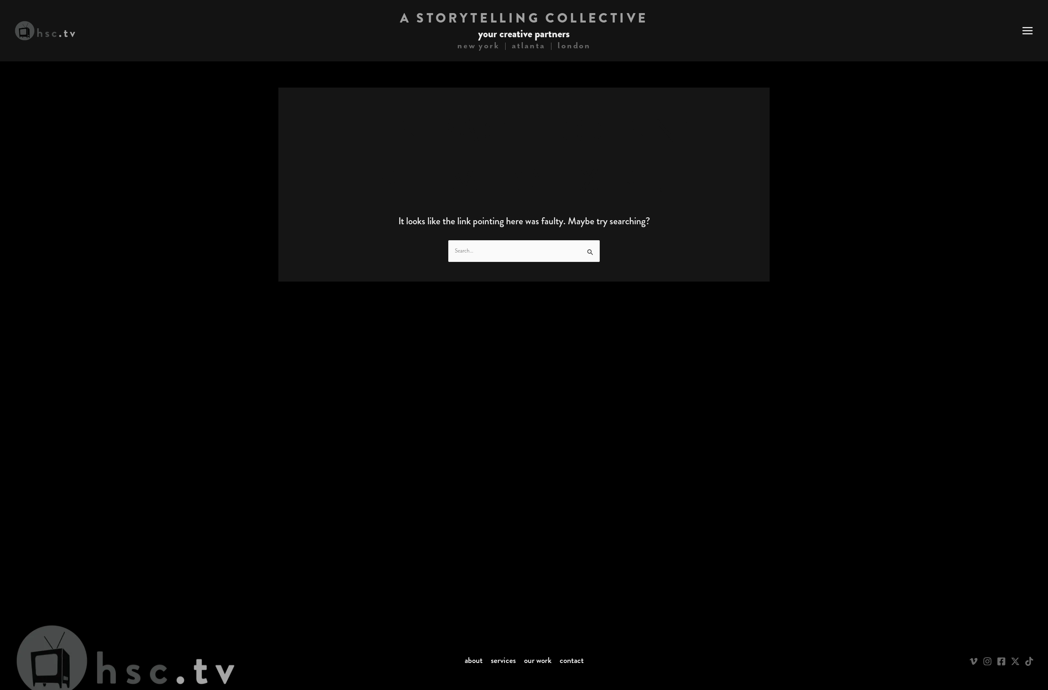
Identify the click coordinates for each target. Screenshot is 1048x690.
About (474, 660)
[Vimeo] (973, 661)
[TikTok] (1029, 661)
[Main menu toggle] (1027, 30)
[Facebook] (1001, 661)
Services (503, 660)
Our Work (537, 660)
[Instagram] (987, 661)
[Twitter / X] (1015, 661)
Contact (572, 660)
